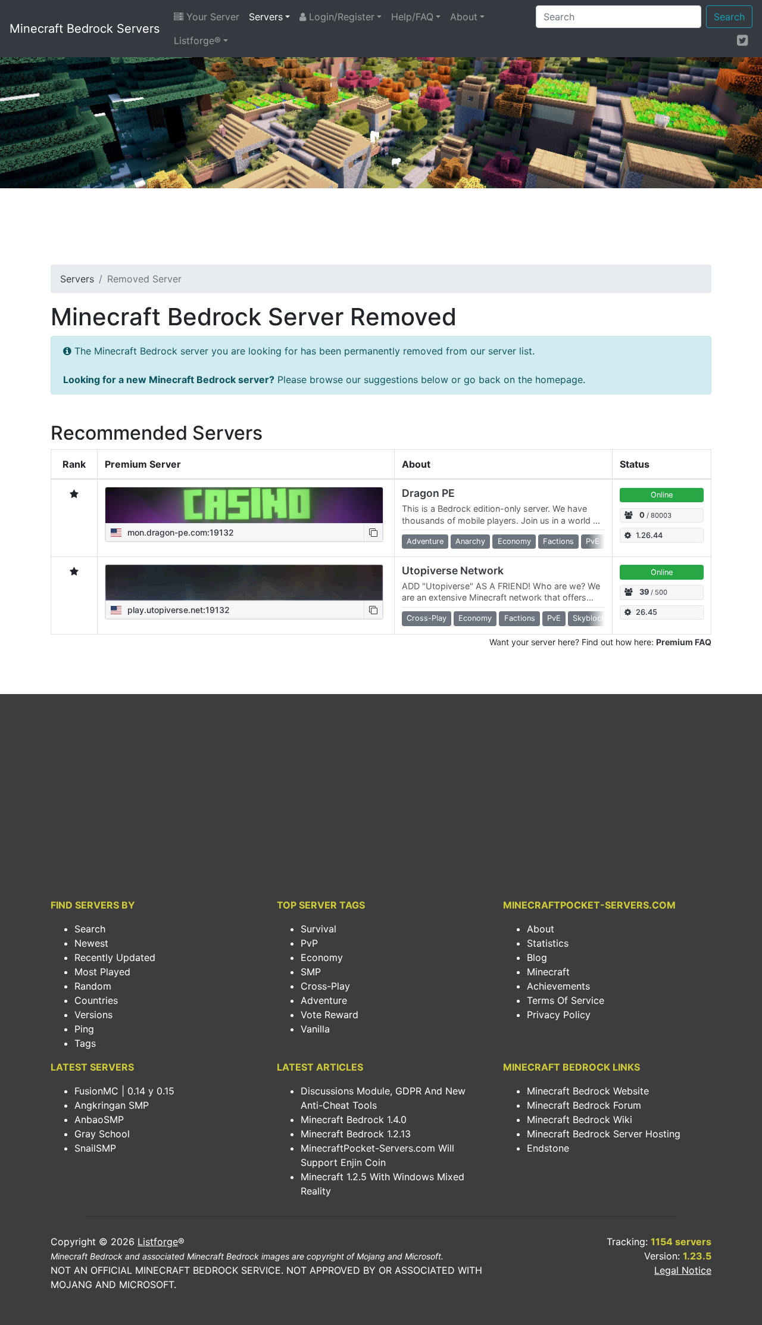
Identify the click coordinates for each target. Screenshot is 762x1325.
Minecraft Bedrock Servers (85, 28)
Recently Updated (114, 957)
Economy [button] (514, 541)
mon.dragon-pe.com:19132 (179, 532)
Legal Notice (682, 1270)
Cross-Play (325, 986)
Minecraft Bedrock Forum (584, 1105)
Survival (318, 929)
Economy (322, 957)
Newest (91, 943)
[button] (373, 532)
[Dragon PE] (244, 505)
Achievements (558, 986)
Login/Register (340, 17)
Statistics (548, 943)
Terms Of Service (565, 1000)
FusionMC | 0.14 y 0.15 (124, 1091)
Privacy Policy (559, 1015)
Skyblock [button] (589, 618)
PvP (309, 943)
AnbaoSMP (99, 1119)
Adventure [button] (425, 541)
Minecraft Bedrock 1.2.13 (356, 1134)
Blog (537, 957)
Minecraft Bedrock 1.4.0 (354, 1119)
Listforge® (197, 40)
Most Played (102, 972)
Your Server (211, 17)
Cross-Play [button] (426, 618)
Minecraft (548, 972)
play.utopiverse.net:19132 (177, 610)
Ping (84, 1029)
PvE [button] (592, 541)
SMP (311, 972)
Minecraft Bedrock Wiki (579, 1119)
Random (92, 986)
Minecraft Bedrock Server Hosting (603, 1134)
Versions (93, 1015)
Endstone (548, 1148)
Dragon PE (428, 493)
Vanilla (315, 1029)
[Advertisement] (381, 230)
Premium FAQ (683, 642)
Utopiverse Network (453, 570)
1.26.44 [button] (649, 535)
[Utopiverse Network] (244, 583)
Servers (266, 17)
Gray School (102, 1134)
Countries (96, 1000)
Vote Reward (329, 1015)
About (463, 17)
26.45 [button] (646, 612)
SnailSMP (95, 1148)
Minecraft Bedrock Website (588, 1091)
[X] (742, 40)
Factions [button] (558, 541)
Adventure (324, 1000)
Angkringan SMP (111, 1105)
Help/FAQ (412, 17)
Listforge (158, 1242)
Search (729, 17)
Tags (85, 1043)
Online (662, 494)
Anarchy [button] (470, 541)
